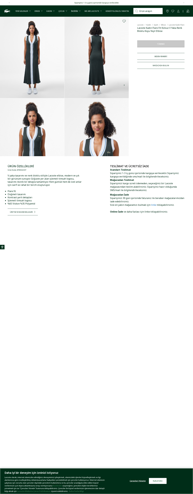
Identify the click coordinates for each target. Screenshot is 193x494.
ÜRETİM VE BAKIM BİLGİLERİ (21, 212)
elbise (163, 25)
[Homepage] (7, 11)
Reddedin (57, 485)
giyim (156, 25)
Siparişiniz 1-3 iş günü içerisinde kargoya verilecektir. (96, 2)
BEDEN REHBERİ (161, 56)
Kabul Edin (157, 481)
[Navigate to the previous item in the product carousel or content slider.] (9, 2)
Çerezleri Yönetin (138, 481)
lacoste (140, 25)
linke (153, 204)
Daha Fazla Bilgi (76, 491)
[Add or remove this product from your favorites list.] (124, 21)
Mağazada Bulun (161, 65)
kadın (148, 25)
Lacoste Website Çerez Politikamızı (34, 491)
